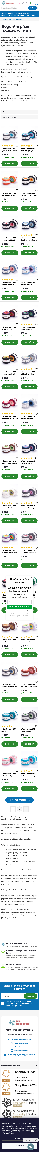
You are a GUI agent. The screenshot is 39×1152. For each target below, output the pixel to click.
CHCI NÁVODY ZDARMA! (19, 607)
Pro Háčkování (21, 1047)
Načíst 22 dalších (18, 800)
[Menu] (36, 3)
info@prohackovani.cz (21, 1039)
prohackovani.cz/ (21, 1050)
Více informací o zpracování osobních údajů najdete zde (18, 1004)
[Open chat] (30, 1146)
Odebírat (31, 996)
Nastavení (19, 1138)
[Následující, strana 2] (19, 809)
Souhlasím (19, 1146)
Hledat (33, 8)
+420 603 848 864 (21, 1043)
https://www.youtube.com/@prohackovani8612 (21, 1055)
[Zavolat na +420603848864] (23, 3)
